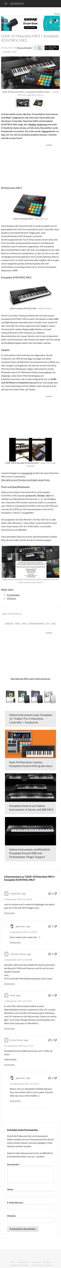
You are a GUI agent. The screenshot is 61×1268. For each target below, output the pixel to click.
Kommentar (13, 1164)
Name (10, 1189)
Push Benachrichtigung (41, 1265)
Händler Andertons (38, 124)
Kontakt (46, 1262)
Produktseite (13, 595)
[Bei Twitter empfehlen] (54, 614)
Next (56, 102)
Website (11, 1215)
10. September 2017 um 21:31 (18, 1045)
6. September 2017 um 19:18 (18, 899)
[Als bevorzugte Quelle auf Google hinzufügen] (52, 47)
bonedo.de (27, 473)
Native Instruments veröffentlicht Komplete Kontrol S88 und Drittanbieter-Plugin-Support (29, 853)
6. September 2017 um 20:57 (24, 932)
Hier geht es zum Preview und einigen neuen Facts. (25, 479)
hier (30, 358)
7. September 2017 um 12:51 (18, 1001)
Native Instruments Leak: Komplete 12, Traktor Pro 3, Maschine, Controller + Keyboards (30, 718)
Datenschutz (22, 1262)
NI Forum (11, 598)
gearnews (17, 3)
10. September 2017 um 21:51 (24, 1083)
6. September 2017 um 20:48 (18, 959)
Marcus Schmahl (24, 47)
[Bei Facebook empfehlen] (43, 614)
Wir (13, 1262)
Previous (4, 102)
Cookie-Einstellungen (19, 1265)
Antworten (9, 913)
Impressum (36, 1262)
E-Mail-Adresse (15, 1202)
